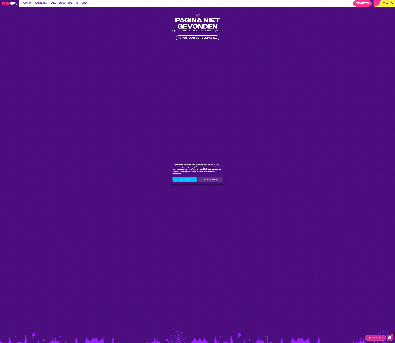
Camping (62, 3)
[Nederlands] (386, 3)
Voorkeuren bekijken (210, 179)
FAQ (77, 3)
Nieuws (53, 3)
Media (70, 3)
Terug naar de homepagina (197, 38)
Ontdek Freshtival (41, 3)
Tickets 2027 (27, 3)
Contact (84, 3)
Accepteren (185, 179)
